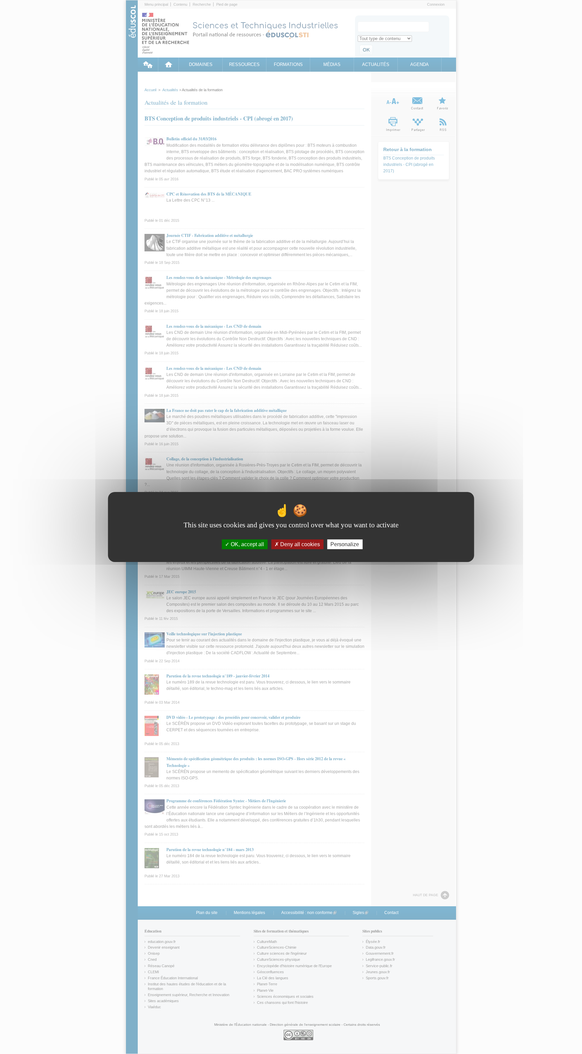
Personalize (344, 544)
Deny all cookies (299, 544)
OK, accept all (246, 544)
